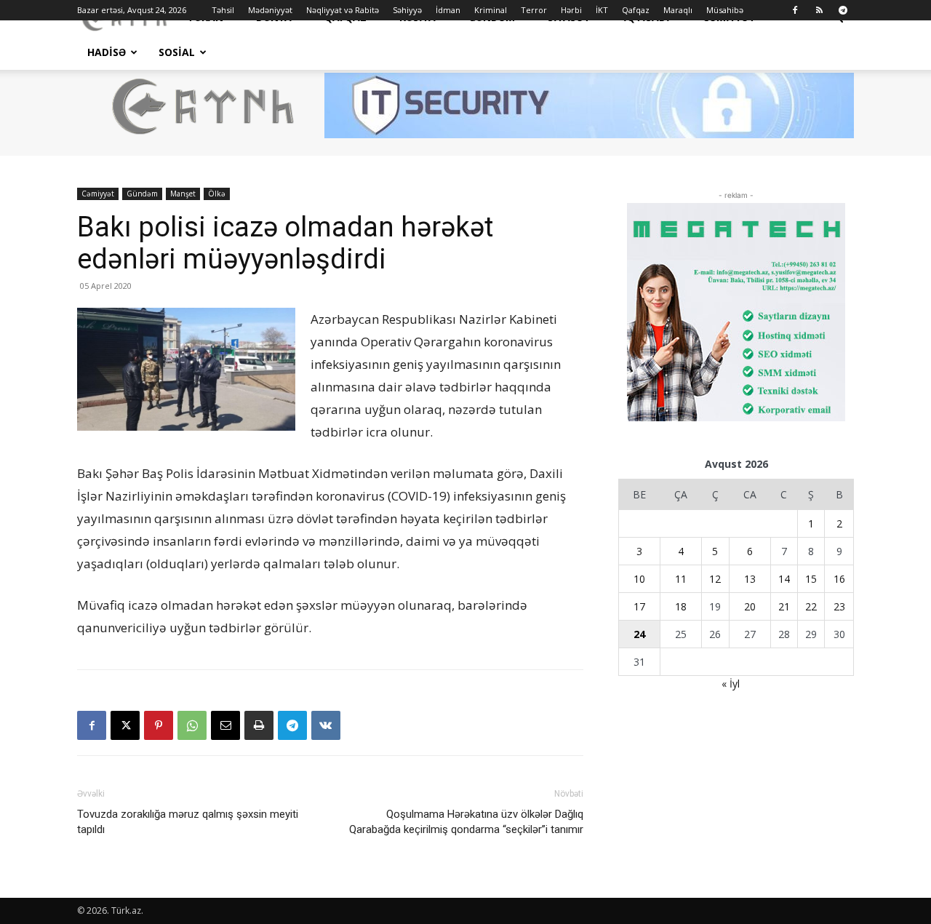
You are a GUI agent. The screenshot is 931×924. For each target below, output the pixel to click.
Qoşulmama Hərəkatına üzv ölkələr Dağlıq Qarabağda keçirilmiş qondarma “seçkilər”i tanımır (466, 822)
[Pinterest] (158, 725)
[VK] (325, 725)
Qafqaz (636, 9)
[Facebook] (795, 10)
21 (784, 606)
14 (784, 579)
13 (750, 579)
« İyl (731, 683)
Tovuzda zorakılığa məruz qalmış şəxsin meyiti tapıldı (187, 822)
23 (839, 606)
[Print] (258, 725)
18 (681, 606)
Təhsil (223, 9)
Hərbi (571, 9)
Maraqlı (677, 9)
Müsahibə (724, 9)
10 (639, 579)
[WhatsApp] (192, 725)
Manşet (183, 193)
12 (715, 579)
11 (681, 579)
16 (839, 579)
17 (639, 606)
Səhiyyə (407, 9)
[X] (125, 725)
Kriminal (490, 9)
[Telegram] (843, 10)
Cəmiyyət (97, 193)
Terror (534, 9)
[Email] (225, 725)
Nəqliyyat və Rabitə (342, 9)
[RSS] (819, 10)
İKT (602, 9)
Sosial (177, 52)
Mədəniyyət (270, 9)
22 (811, 606)
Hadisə (106, 52)
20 (750, 606)
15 (811, 579)
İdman (448, 9)
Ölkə (216, 193)
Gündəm (142, 193)
